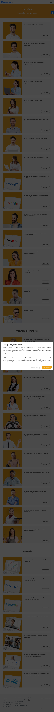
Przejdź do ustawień (35, 367)
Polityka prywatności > (8, 353)
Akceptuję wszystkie (46, 367)
